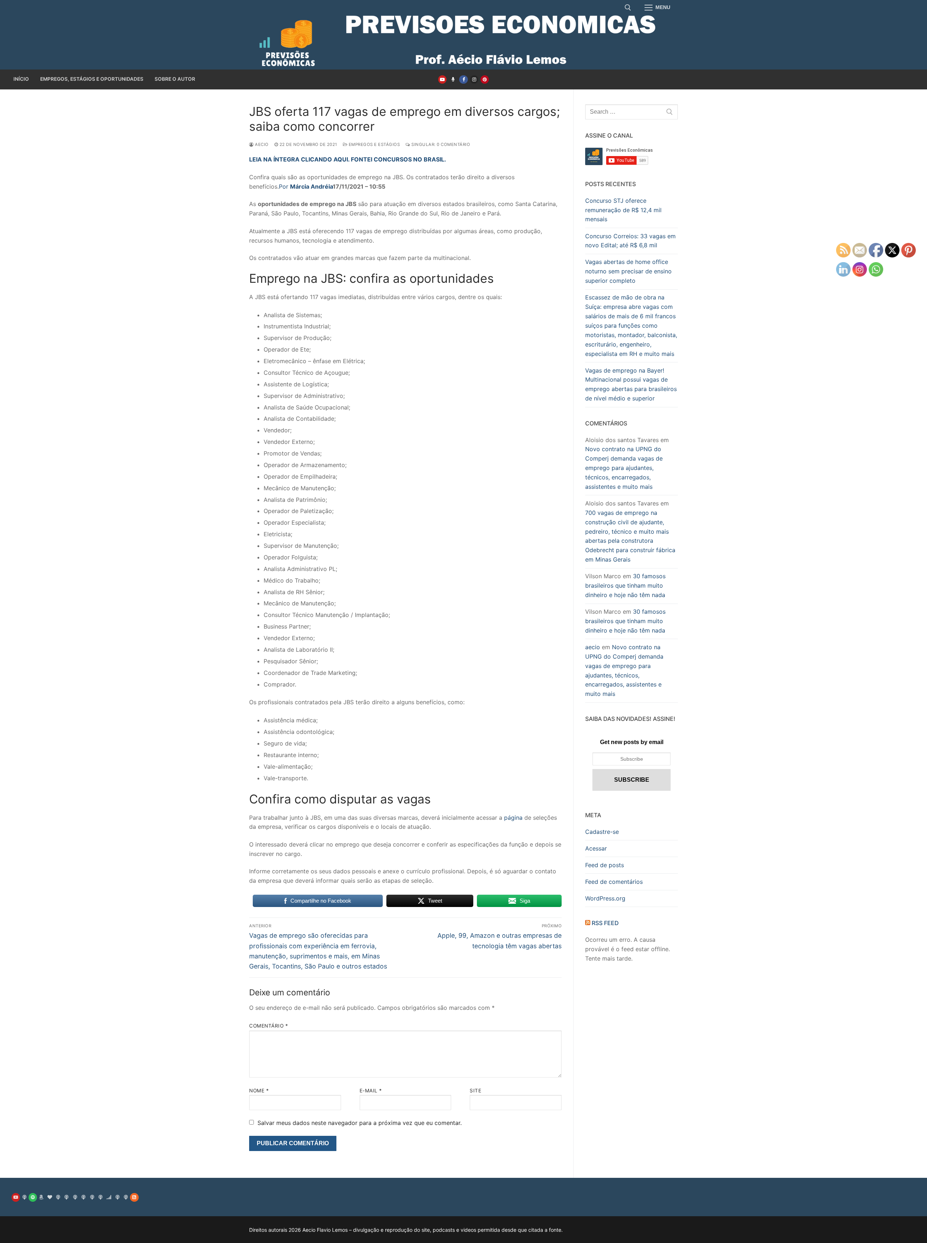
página (513, 817)
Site (475, 1090)
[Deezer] (109, 1197)
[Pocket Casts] (100, 1197)
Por (306, 186)
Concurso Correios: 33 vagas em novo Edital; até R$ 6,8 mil (630, 240)
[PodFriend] (126, 1197)
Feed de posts (604, 865)
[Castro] (75, 1197)
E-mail (371, 1090)
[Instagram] (474, 79)
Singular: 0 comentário (440, 144)
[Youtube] (442, 79)
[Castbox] (83, 1197)
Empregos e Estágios (373, 144)
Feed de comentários (614, 881)
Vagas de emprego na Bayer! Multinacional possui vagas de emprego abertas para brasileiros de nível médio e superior (631, 384)
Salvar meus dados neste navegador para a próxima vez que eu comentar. (359, 1122)
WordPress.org (605, 898)
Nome (259, 1090)
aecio (261, 144)
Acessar (596, 848)
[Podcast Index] (117, 1197)
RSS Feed (605, 923)
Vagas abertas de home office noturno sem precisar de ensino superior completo (628, 271)
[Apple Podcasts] (24, 1197)
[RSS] (134, 1197)
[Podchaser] (92, 1197)
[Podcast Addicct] (66, 1197)
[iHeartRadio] (50, 1197)
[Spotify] (33, 1197)
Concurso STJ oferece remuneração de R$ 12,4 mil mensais (623, 210)
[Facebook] (463, 79)
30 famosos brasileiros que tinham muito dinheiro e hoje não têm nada (625, 585)
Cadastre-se (602, 831)
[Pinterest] (485, 79)
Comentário (268, 1026)
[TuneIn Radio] (58, 1197)
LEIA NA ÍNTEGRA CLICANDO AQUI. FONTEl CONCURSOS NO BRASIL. (347, 159)
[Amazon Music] (41, 1197)
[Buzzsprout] (453, 79)
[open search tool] (628, 7)
